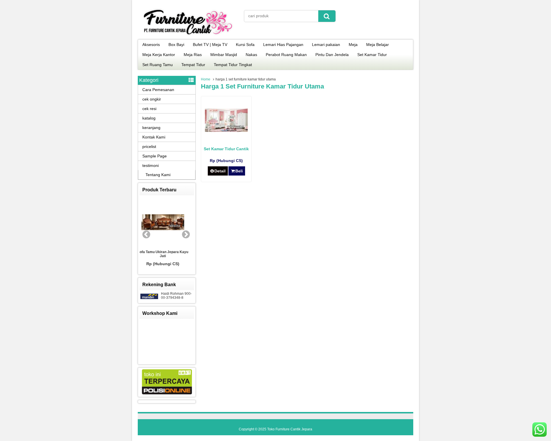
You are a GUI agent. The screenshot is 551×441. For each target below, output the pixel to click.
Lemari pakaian (326, 44)
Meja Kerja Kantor (158, 54)
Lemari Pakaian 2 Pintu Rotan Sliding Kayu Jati (178, 255)
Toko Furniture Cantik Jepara (289, 429)
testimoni (150, 165)
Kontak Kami (153, 137)
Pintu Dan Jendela (332, 54)
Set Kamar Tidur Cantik (226, 149)
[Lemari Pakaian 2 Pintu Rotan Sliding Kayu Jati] (178, 223)
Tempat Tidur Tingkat (233, 64)
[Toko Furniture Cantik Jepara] (188, 35)
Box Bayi (176, 44)
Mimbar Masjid (223, 54)
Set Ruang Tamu (157, 64)
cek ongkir (151, 99)
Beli (239, 171)
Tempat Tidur (193, 64)
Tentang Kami (157, 174)
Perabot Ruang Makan (286, 54)
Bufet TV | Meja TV (210, 44)
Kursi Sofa (245, 44)
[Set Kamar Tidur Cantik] (226, 130)
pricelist (149, 146)
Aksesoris (151, 44)
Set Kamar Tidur (372, 54)
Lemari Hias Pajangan (283, 44)
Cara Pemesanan (158, 89)
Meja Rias (193, 54)
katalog (149, 118)
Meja (353, 44)
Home (205, 79)
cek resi (149, 108)
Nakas (251, 54)
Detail (220, 171)
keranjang (151, 127)
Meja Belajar (377, 44)
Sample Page (154, 156)
